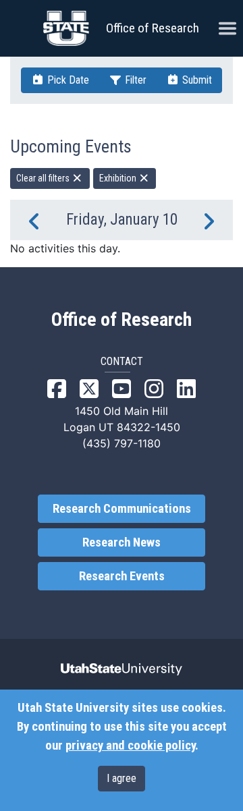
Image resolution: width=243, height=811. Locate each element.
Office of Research (152, 28)
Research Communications (122, 508)
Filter (134, 80)
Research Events (122, 576)
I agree (121, 778)
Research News (121, 542)
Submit (196, 80)
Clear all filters (44, 178)
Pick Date (67, 80)
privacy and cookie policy (130, 745)
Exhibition (118, 178)
